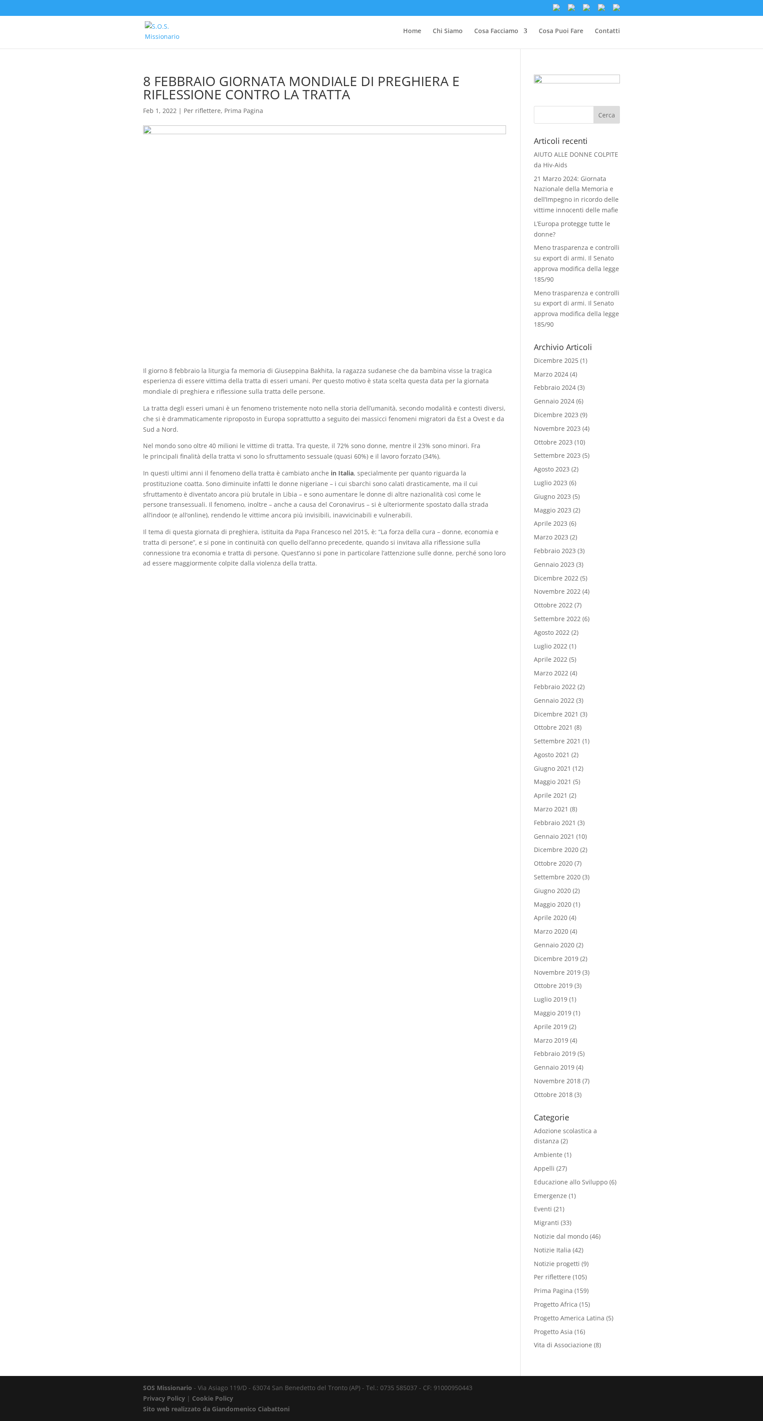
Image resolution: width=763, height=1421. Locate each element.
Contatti (607, 31)
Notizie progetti (557, 1263)
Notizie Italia (552, 1250)
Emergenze (550, 1195)
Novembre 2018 (557, 1081)
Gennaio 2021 (554, 836)
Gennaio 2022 (554, 700)
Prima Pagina (243, 110)
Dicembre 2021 (556, 714)
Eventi (543, 1209)
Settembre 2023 (557, 455)
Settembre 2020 (557, 877)
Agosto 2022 (552, 632)
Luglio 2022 (550, 646)
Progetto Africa (556, 1304)
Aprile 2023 (550, 523)
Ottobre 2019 (553, 985)
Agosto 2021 (552, 754)
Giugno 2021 (552, 768)
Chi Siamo (448, 31)
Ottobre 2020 (553, 863)
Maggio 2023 (552, 510)
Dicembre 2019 (556, 958)
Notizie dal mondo (561, 1236)
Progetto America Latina (569, 1318)
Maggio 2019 (552, 1013)
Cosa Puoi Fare (561, 31)
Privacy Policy (164, 1398)
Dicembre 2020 (556, 849)
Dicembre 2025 (556, 360)
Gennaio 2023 (554, 564)
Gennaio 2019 (554, 1067)
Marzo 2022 (551, 673)
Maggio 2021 (552, 781)
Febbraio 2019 (555, 1053)
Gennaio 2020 (554, 945)
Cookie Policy (212, 1398)
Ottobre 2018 (553, 1094)
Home (412, 31)
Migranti (546, 1222)
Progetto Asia (553, 1331)
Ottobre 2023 (553, 442)
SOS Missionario (167, 1387)
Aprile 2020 (550, 917)
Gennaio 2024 (554, 401)
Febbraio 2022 (555, 686)
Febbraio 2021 (555, 822)
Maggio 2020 (552, 904)
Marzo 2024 (551, 374)
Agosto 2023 (552, 469)
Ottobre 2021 (553, 727)
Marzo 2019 (551, 1040)
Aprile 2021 (550, 795)
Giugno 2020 (552, 890)
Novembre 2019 (557, 972)
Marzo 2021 (551, 809)
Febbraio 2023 (555, 551)
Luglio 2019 (550, 999)
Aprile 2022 (550, 659)
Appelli (544, 1168)
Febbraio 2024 (555, 387)
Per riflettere (202, 110)
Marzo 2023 (551, 537)
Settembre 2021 (557, 741)
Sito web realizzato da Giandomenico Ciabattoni (216, 1409)
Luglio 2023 (550, 483)
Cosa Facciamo (496, 31)
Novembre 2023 (557, 428)
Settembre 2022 (557, 618)
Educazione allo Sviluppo (571, 1182)
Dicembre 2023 (556, 415)
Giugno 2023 (552, 496)
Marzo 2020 (551, 931)
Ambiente (548, 1154)
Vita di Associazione (563, 1345)
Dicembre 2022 (556, 578)
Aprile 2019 (550, 1026)
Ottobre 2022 (553, 605)
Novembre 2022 (557, 591)
